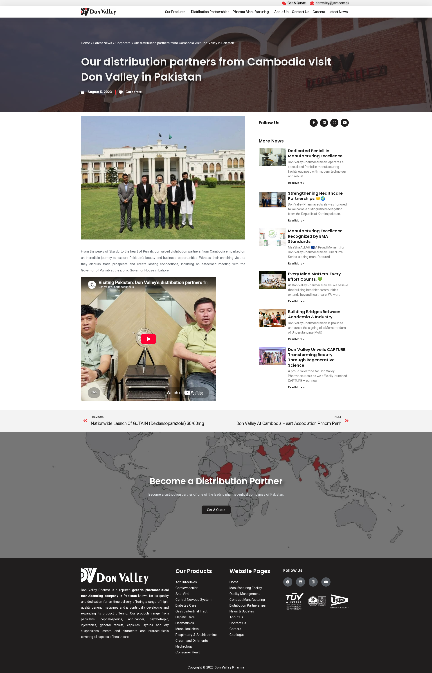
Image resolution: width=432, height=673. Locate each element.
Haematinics (185, 623)
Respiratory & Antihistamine (196, 635)
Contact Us (300, 12)
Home (85, 43)
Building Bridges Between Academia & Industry (314, 314)
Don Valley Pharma (229, 667)
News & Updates (242, 611)
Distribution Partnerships (210, 12)
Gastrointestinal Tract (191, 611)
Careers (319, 12)
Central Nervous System (194, 600)
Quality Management (245, 594)
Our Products (175, 12)
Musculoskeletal (187, 629)
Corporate (122, 43)
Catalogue (237, 635)
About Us (281, 12)
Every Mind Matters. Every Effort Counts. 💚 (314, 276)
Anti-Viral (182, 594)
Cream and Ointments (192, 641)
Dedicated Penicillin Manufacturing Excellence (315, 153)
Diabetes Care (186, 605)
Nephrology (184, 646)
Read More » (296, 183)
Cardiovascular (187, 588)
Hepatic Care (185, 617)
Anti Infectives (186, 582)
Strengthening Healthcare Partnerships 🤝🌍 (315, 195)
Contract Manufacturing (247, 600)
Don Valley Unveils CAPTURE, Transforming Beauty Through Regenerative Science (317, 357)
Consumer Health (188, 652)
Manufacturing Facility (246, 588)
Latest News (338, 12)
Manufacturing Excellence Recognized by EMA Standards (315, 236)
